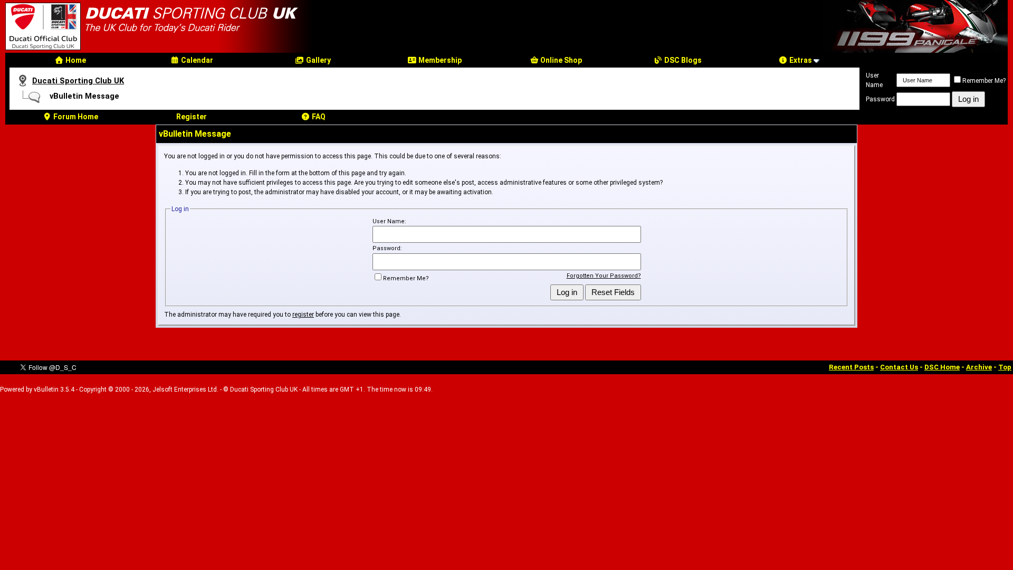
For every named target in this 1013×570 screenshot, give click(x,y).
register (303, 314)
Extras (800, 60)
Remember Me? (984, 80)
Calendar (196, 60)
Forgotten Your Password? (604, 275)
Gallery (317, 60)
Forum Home (75, 116)
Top (1004, 367)
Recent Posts (851, 367)
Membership (439, 60)
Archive (979, 367)
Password (880, 99)
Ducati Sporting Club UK (78, 81)
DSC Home (942, 367)
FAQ (318, 116)
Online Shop (560, 60)
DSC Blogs (682, 60)
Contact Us (899, 367)
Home (75, 60)
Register (191, 116)
